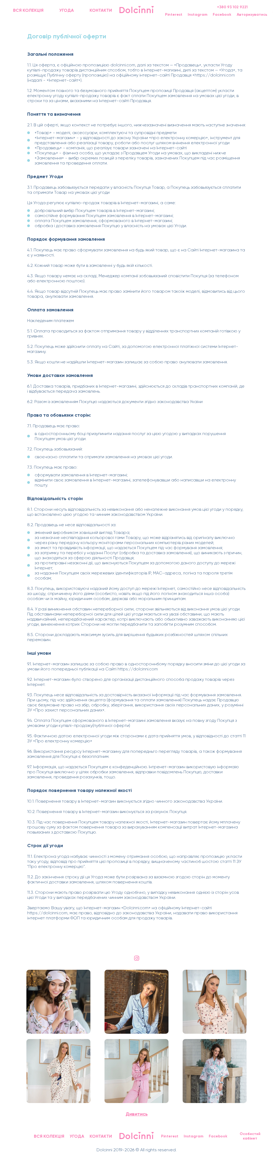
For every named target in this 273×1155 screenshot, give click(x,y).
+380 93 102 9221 (232, 7)
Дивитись (137, 1114)
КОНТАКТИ (101, 10)
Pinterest (173, 14)
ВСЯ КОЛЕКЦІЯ (28, 10)
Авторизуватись (252, 14)
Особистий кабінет (250, 1136)
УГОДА (66, 10)
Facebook (222, 14)
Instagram (197, 14)
